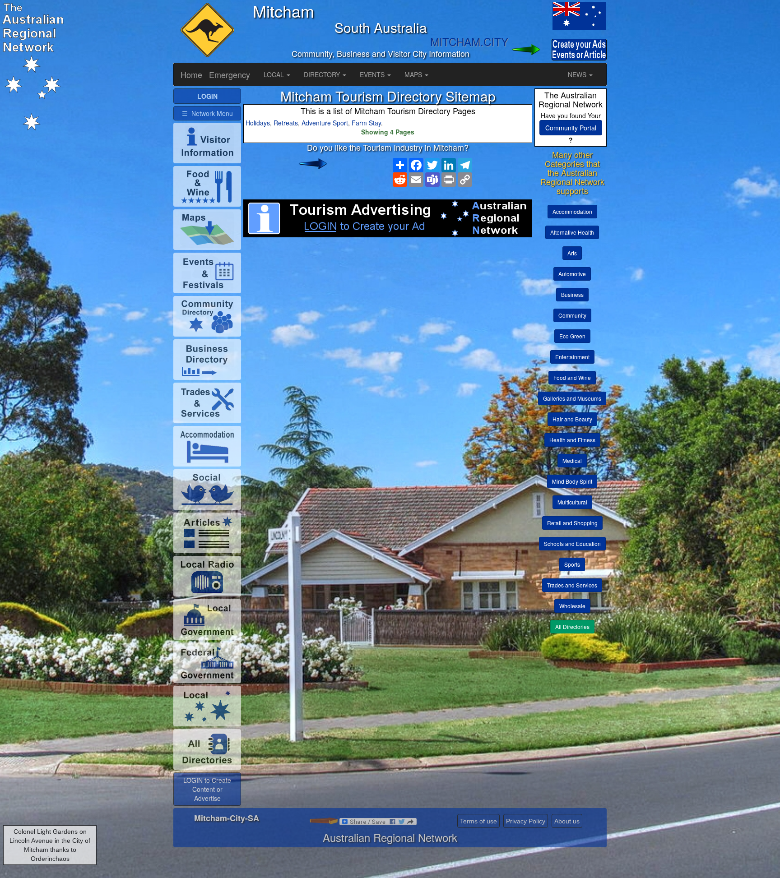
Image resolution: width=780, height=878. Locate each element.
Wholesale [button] (572, 606)
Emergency (229, 74)
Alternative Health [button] (572, 232)
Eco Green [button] (572, 336)
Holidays (258, 122)
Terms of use (478, 821)
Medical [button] (572, 460)
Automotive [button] (572, 273)
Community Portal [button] (570, 127)
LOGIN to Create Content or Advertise (207, 789)
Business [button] (572, 294)
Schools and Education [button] (572, 543)
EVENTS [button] (373, 74)
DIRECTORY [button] (323, 74)
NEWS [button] (578, 74)
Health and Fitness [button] (572, 440)
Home (191, 74)
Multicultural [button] (572, 502)
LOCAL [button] (275, 74)
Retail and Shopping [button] (572, 523)
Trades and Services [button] (572, 585)
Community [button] (572, 315)
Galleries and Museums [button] (572, 398)
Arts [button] (572, 253)
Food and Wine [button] (572, 377)
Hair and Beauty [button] (572, 419)
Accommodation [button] (572, 211)
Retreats (286, 122)
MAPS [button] (414, 74)
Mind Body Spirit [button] (572, 481)
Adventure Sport (325, 122)
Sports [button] (572, 564)
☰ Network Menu (207, 113)
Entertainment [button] (572, 356)
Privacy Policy (525, 821)
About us (567, 821)
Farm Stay (366, 122)
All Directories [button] (572, 626)
